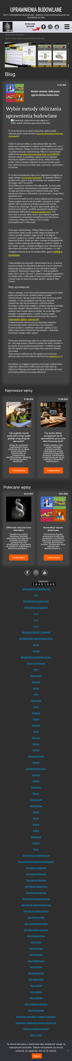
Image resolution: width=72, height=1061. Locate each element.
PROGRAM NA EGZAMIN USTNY (36, 657)
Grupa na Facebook (36, 663)
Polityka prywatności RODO (36, 1029)
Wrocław (36, 738)
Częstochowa (36, 800)
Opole (36, 731)
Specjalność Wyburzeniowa (36, 911)
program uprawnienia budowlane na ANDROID (40, 154)
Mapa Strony (36, 676)
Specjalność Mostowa (36, 880)
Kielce (36, 688)
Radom (36, 781)
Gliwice (36, 793)
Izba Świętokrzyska (36, 936)
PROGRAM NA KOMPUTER (36, 601)
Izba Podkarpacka (36, 961)
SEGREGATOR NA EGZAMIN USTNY (36, 639)
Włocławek (36, 837)
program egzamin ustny (41, 212)
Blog (36, 669)
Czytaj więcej (18, 470)
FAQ (36, 595)
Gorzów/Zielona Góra (36, 769)
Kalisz (36, 849)
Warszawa (36, 700)
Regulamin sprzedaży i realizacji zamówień (36, 1017)
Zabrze (36, 812)
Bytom (36, 818)
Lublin (36, 707)
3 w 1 (36, 620)
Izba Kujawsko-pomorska (36, 1004)
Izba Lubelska (36, 998)
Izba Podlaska (36, 955)
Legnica (36, 843)
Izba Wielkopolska (36, 917)
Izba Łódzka (36, 986)
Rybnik (36, 824)
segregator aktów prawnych (23, 319)
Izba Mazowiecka (36, 973)
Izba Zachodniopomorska (36, 924)
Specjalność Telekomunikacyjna (36, 905)
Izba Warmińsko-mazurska (36, 930)
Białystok (36, 682)
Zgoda (36, 1056)
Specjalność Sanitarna (36, 868)
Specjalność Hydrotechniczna (36, 899)
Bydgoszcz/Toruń (36, 756)
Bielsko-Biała (36, 806)
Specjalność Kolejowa (36, 893)
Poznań (36, 750)
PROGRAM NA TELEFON (36, 608)
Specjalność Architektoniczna (36, 855)
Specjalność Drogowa (36, 874)
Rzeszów (36, 713)
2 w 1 (36, 614)
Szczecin (36, 775)
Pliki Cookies (36, 1035)
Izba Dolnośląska (36, 1010)
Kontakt (36, 651)
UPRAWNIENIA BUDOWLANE (36, 589)
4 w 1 (36, 626)
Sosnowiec (36, 787)
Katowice (36, 725)
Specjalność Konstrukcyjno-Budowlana (36, 862)
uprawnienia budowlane (31, 177)
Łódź (36, 694)
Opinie (36, 645)
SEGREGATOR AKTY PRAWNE (36, 632)
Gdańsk (36, 762)
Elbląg (36, 831)
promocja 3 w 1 (55, 356)
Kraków (36, 719)
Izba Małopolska (36, 979)
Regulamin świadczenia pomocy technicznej (36, 1023)
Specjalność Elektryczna (36, 886)
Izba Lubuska (36, 992)
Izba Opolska (36, 967)
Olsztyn (36, 744)
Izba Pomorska (36, 948)
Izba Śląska (36, 942)
